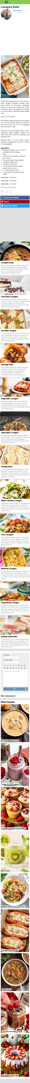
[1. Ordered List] (21, 665)
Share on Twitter (10, 206)
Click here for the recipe (8, 187)
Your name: (6, 655)
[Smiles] (24, 668)
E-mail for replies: (8, 660)
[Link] (16, 668)
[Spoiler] (19, 668)
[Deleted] (16, 665)
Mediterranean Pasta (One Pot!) (13, 907)
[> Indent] (4, 668)
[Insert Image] (7, 668)
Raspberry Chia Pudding (10, 784)
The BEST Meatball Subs (10, 950)
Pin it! (6, 202)
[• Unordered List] (19, 665)
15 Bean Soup (6, 989)
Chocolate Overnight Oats (11, 1031)
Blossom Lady (17, 10)
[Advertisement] (15, 37)
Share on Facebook (11, 198)
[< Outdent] (24, 665)
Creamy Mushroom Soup (10, 740)
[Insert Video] (10, 668)
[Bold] (10, 665)
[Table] (13, 668)
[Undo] (4, 665)
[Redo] (7, 665)
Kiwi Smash (6, 871)
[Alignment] (21, 668)
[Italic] (13, 665)
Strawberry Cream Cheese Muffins (14, 828)
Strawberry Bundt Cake (10, 1075)
